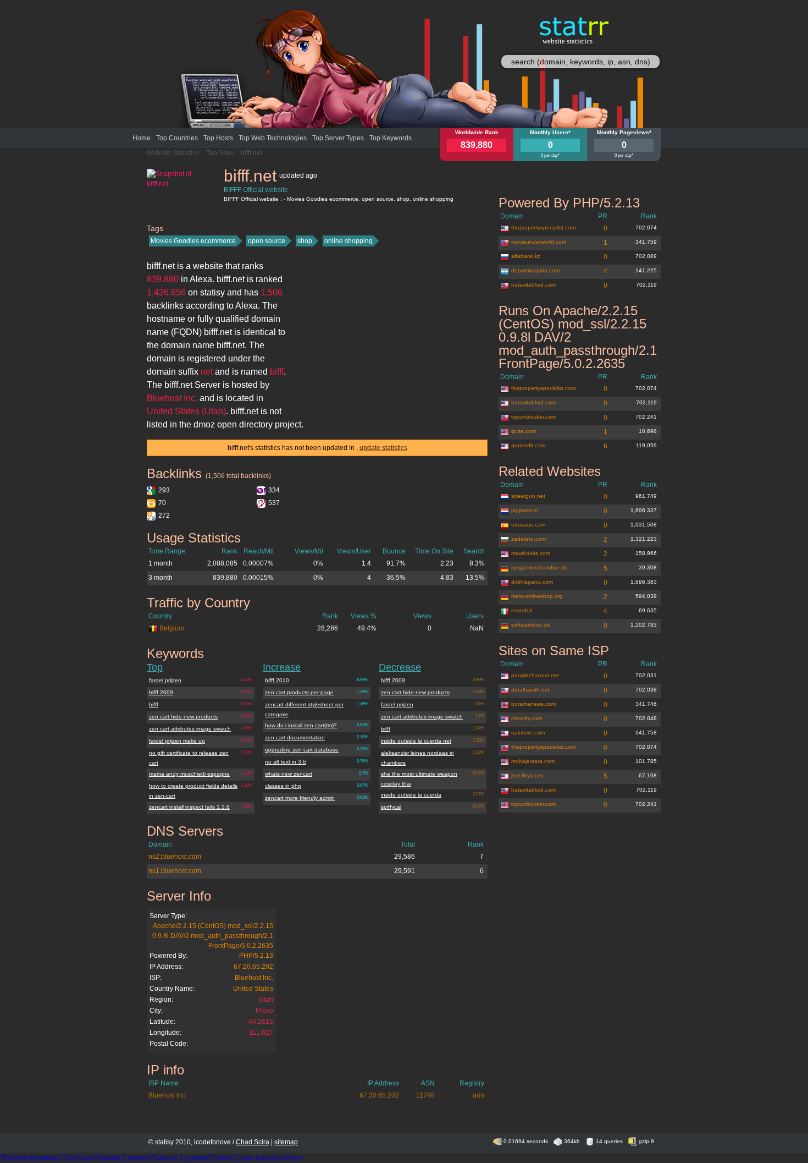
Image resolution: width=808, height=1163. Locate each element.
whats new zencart (288, 774)
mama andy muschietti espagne (189, 774)
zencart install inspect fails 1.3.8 (189, 807)
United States (253, 988)
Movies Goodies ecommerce (193, 241)
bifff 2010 (277, 680)
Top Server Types (338, 138)
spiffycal (391, 807)
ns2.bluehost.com (174, 856)
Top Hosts (218, 138)
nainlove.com (528, 732)
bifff (153, 704)
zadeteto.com (528, 539)
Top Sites (220, 153)
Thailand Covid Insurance (246, 1158)
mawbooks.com (530, 553)
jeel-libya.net (527, 775)
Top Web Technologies (273, 138)
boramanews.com (533, 704)
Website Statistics (173, 153)
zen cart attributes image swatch (190, 729)
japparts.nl (524, 510)
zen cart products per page (299, 692)
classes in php (283, 786)
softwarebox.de (530, 625)
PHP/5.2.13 (256, 955)
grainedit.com (528, 445)
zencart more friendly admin (300, 798)
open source (266, 241)
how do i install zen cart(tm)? (301, 725)
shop (304, 241)
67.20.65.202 (253, 966)
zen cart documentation (295, 737)
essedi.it (521, 610)
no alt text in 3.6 (285, 762)
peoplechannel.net (535, 675)
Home (141, 138)
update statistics (383, 448)
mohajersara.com (533, 761)
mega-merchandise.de (539, 567)
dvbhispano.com (532, 582)
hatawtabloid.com (533, 285)
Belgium (171, 628)
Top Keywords (390, 138)
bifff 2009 (161, 692)
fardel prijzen (165, 680)
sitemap (286, 1142)
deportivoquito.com (535, 270)
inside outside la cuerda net (416, 741)
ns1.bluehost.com (174, 871)
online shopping (348, 241)
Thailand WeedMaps (31, 1158)
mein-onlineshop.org (537, 596)
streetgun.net (528, 496)
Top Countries (177, 138)
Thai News (78, 1158)
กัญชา (294, 1158)
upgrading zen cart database (302, 750)
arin (478, 1095)
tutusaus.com (528, 525)
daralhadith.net (530, 690)
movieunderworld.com (538, 242)
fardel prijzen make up (177, 741)
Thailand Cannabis (122, 1158)
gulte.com (523, 431)
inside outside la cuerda (411, 795)
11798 (425, 1095)
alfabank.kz (525, 256)
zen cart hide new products (183, 717)
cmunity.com (526, 718)
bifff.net (251, 153)
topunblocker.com (533, 417)
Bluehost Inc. (254, 977)
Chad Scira (252, 1142)
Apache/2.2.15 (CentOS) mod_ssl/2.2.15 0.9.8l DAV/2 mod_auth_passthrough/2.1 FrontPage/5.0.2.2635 (212, 936)
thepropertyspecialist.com (543, 227)
